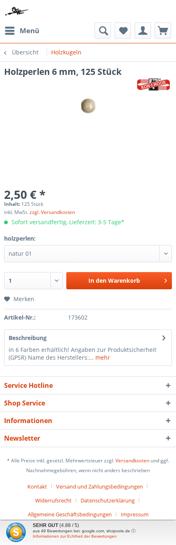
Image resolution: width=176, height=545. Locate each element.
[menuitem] (21, 31)
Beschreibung (28, 338)
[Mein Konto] (143, 31)
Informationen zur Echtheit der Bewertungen (75, 536)
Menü (29, 30)
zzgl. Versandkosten (52, 212)
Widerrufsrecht (53, 500)
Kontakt (37, 486)
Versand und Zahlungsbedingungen (99, 486)
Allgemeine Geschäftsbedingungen (70, 514)
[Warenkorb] (163, 31)
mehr (102, 357)
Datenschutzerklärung (108, 500)
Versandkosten (132, 460)
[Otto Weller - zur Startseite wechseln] (17, 11)
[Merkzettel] (123, 31)
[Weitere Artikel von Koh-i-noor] (153, 84)
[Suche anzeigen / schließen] (103, 31)
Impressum (135, 514)
